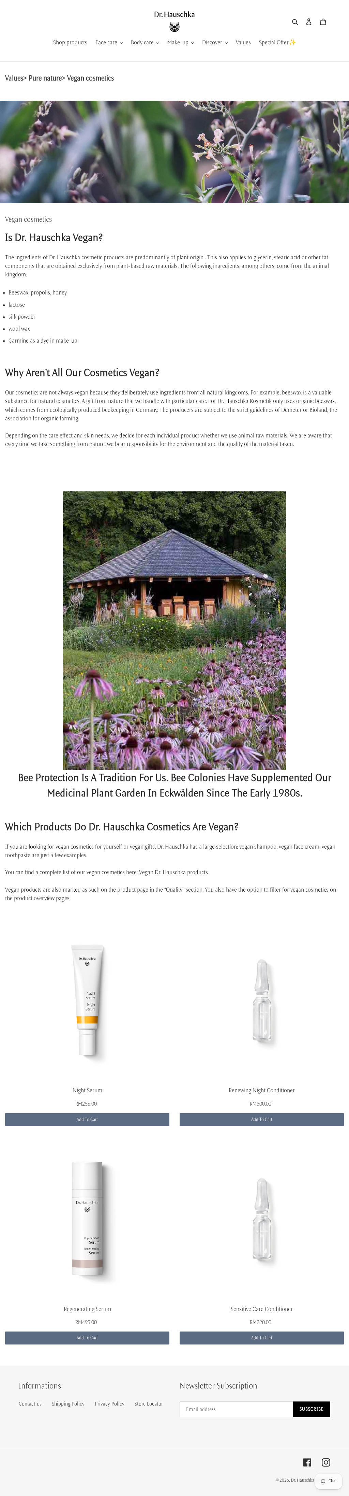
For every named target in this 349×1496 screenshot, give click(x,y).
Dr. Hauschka (303, 1480)
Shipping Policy (68, 1404)
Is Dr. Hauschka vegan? (54, 237)
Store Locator (149, 1404)
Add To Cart (87, 1119)
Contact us (30, 1404)
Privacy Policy (109, 1404)
